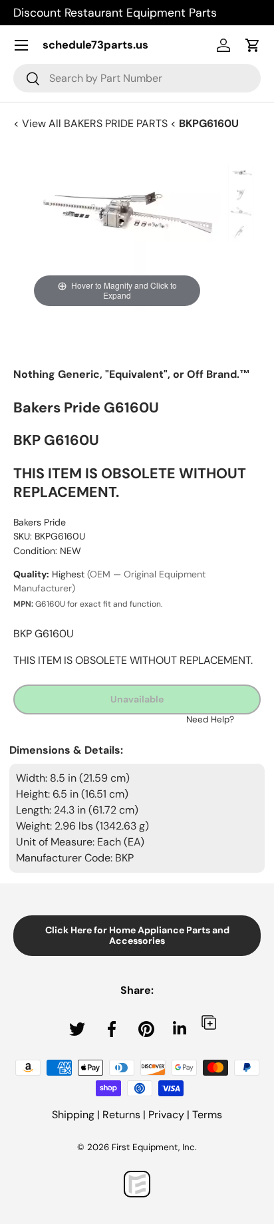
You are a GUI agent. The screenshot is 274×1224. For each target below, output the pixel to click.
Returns (121, 1115)
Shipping (73, 1115)
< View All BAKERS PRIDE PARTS (91, 123)
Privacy (166, 1115)
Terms (207, 1115)
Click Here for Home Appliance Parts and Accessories (137, 935)
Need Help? (210, 719)
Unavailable (137, 699)
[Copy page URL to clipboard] (209, 1022)
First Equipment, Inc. (154, 1147)
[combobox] (137, 78)
